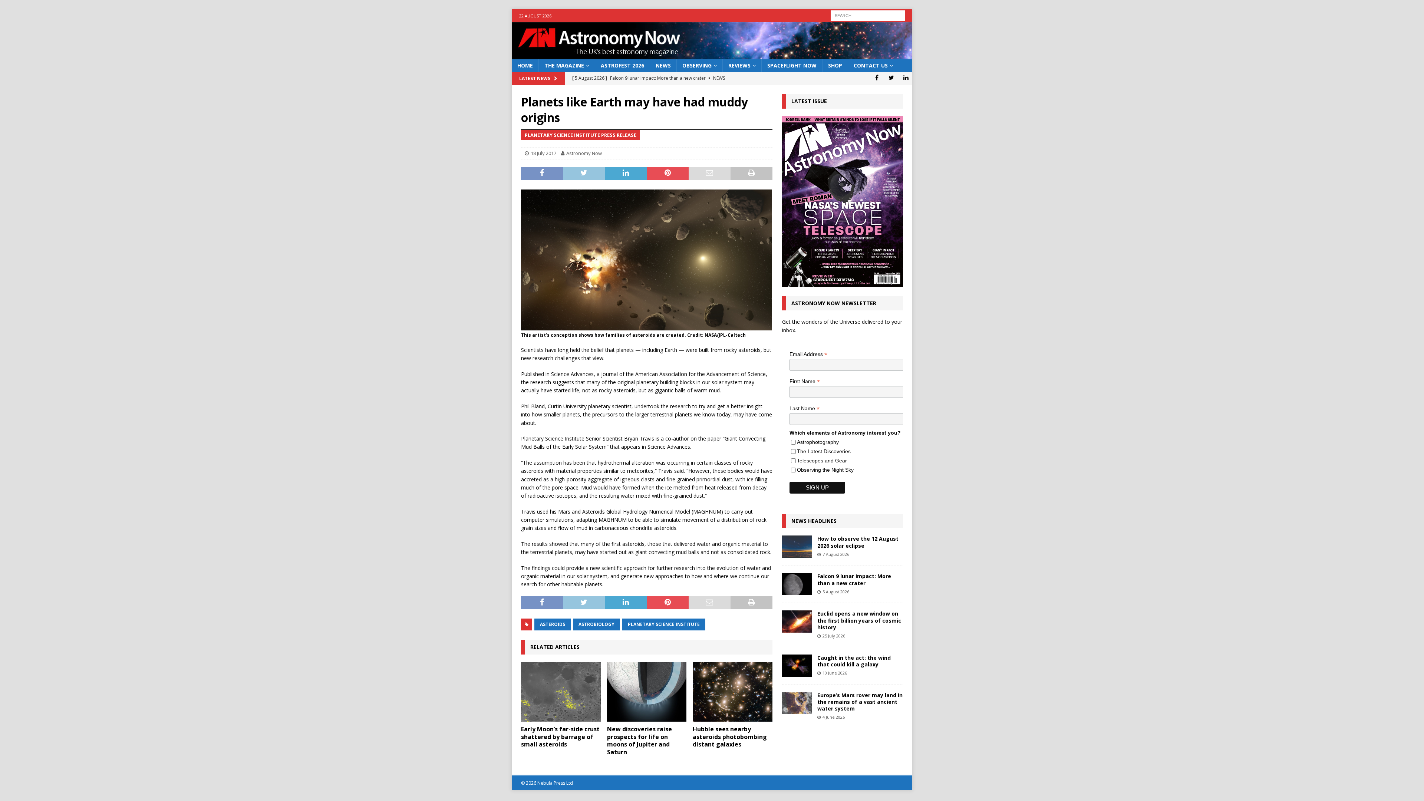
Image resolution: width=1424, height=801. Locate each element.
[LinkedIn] (905, 77)
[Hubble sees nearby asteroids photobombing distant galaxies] (732, 692)
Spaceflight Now (792, 65)
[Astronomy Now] (712, 55)
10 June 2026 (835, 673)
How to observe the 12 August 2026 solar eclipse (858, 542)
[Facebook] (876, 77)
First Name (805, 381)
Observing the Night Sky (825, 470)
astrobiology (596, 624)
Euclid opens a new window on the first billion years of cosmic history (859, 620)
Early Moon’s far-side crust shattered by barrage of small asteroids (560, 737)
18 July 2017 (543, 153)
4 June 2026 (834, 717)
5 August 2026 (836, 591)
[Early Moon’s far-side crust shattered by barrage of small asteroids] (561, 692)
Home (525, 65)
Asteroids (552, 624)
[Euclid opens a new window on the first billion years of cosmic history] (797, 621)
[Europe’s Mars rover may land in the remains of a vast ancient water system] (797, 703)
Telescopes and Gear (822, 461)
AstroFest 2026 (622, 65)
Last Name (805, 408)
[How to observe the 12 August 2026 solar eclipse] (797, 546)
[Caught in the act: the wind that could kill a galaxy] (797, 666)
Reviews (739, 65)
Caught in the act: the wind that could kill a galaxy (854, 661)
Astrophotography (818, 442)
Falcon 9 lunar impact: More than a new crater (854, 579)
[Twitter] (891, 77)
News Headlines (814, 520)
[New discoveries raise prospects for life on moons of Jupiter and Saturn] (647, 692)
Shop (835, 65)
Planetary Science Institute (664, 624)
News (663, 65)
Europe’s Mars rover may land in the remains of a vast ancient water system (860, 702)
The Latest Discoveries (824, 451)
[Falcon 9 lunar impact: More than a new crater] (797, 584)
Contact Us (871, 65)
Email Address (808, 354)
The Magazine (564, 65)
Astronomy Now (584, 153)
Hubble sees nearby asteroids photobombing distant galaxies (730, 737)
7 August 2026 (836, 554)
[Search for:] (868, 15)
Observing (697, 65)
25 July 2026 (834, 636)
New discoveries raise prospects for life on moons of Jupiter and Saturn (639, 740)
